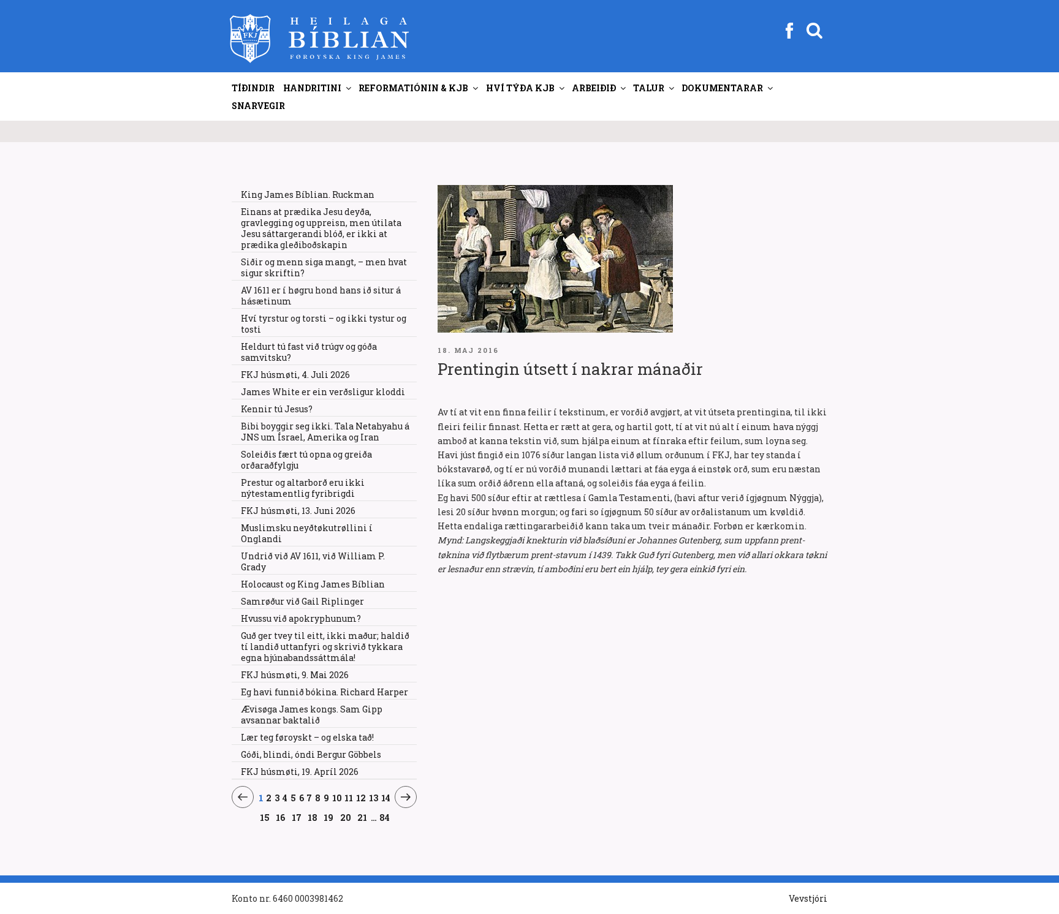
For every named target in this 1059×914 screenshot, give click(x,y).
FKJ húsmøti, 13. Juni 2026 (298, 510)
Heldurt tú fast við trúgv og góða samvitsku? (309, 352)
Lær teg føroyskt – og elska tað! (307, 737)
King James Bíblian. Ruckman (307, 194)
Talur (648, 88)
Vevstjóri (808, 898)
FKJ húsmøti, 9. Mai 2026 (295, 675)
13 (373, 797)
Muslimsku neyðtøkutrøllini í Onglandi (307, 533)
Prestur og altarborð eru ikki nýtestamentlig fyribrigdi (303, 488)
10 (337, 797)
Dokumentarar (722, 88)
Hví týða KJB (520, 88)
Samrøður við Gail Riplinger (302, 601)
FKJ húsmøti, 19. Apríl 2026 (300, 771)
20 (346, 817)
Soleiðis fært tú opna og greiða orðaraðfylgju (306, 459)
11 (349, 797)
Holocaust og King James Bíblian (313, 584)
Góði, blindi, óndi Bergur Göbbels (311, 754)
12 (361, 797)
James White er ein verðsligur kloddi (323, 392)
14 (386, 797)
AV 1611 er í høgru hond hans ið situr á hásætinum (321, 295)
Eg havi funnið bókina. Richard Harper (324, 692)
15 (265, 817)
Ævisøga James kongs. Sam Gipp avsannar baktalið (311, 714)
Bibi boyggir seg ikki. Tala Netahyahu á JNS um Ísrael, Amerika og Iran (325, 431)
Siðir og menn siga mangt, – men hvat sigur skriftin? (324, 267)
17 (297, 817)
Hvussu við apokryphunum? (301, 618)
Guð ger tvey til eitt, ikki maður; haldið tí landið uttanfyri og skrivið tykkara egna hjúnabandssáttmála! (325, 646)
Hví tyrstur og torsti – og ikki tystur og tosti (323, 323)
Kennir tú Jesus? (277, 409)
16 (280, 817)
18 (313, 817)
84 (384, 817)
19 (329, 817)
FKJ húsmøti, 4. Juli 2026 (295, 374)
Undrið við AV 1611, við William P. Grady (313, 561)
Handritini (312, 88)
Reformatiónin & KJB (413, 88)
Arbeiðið (594, 88)
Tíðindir (253, 88)
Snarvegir (258, 105)
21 (362, 817)
